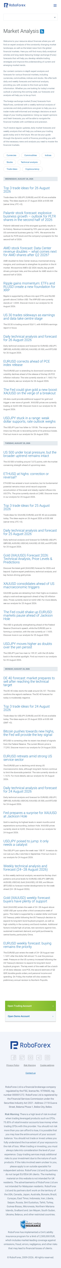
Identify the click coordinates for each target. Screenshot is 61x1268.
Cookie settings (47, 1065)
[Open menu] (55, 5)
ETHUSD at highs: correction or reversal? (26, 475)
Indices (48, 155)
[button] (14, 5)
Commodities (30, 155)
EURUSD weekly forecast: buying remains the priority (27, 945)
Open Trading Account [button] (20, 1006)
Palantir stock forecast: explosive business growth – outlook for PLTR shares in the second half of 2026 (29, 216)
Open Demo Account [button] (19, 1016)
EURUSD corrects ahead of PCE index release (26, 363)
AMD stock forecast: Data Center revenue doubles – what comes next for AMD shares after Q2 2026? (30, 251)
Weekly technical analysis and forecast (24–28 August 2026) (25, 867)
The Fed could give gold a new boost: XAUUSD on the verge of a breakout (30, 391)
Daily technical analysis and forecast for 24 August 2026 (30, 789)
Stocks (10, 162)
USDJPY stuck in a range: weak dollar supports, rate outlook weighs (29, 419)
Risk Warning (30, 1065)
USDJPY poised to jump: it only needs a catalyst (26, 843)
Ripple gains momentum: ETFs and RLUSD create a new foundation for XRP (29, 286)
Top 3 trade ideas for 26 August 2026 (26, 189)
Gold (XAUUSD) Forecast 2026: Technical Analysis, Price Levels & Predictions (27, 558)
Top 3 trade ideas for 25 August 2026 (26, 507)
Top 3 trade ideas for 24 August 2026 (26, 708)
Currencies (11, 155)
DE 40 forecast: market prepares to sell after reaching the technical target (29, 681)
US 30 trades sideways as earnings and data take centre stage (29, 316)
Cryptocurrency (32, 169)
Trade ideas (12, 169)
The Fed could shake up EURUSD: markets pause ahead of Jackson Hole (28, 615)
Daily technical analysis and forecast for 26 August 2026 (30, 338)
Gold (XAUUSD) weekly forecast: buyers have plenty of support (26, 899)
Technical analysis (29, 162)
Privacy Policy (12, 1065)
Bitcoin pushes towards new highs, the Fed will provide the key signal (28, 733)
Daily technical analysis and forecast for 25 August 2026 (30, 532)
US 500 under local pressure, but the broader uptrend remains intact (29, 454)
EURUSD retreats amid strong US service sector (27, 758)
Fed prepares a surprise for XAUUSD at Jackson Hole (30, 814)
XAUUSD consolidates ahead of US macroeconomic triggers (28, 585)
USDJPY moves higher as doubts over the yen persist (27, 645)
